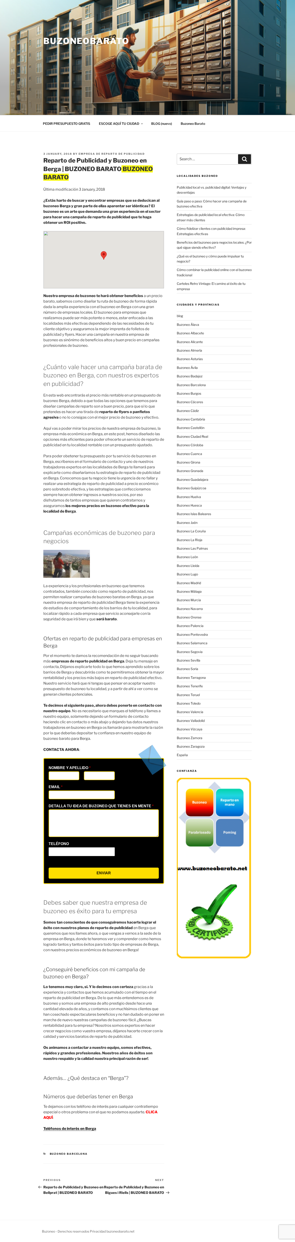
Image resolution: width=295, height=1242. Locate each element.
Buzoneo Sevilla (188, 660)
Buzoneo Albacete (190, 333)
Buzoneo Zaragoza (191, 746)
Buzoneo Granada (190, 471)
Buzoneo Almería (189, 350)
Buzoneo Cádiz (188, 411)
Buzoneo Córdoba (190, 445)
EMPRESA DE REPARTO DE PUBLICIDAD (112, 153)
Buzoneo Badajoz (190, 376)
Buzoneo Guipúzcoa (191, 488)
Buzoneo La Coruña (191, 531)
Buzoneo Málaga (189, 591)
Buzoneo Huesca (189, 505)
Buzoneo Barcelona (69, 1153)
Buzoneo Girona (188, 462)
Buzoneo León (187, 557)
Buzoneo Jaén (187, 523)
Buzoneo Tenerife (190, 686)
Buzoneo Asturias (190, 359)
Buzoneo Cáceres (190, 402)
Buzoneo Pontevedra (192, 634)
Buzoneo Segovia (190, 652)
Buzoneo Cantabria (191, 419)
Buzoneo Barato (193, 123)
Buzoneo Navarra (190, 609)
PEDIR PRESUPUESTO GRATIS (66, 123)
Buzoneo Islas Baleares (194, 514)
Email (55, 787)
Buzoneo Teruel (188, 695)
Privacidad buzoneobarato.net (112, 1231)
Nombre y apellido (70, 768)
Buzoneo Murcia (189, 600)
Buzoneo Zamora (189, 738)
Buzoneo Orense (189, 617)
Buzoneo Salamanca (192, 643)
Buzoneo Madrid (189, 583)
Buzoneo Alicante (190, 342)
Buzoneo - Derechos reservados (66, 1231)
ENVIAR (104, 873)
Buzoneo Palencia (190, 626)
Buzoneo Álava (188, 325)
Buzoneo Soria (187, 669)
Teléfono (59, 844)
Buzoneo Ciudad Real (192, 436)
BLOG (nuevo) (161, 123)
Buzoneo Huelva (189, 497)
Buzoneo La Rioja (189, 540)
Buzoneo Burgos (189, 393)
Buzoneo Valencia (190, 712)
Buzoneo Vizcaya (189, 729)
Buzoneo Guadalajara (192, 479)
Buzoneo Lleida (188, 566)
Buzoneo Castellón (190, 428)
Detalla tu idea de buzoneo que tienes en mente (101, 806)
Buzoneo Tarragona (191, 677)
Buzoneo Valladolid (191, 721)
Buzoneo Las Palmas (192, 548)
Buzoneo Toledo (189, 703)
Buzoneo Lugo (187, 574)
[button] (104, 255)
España (182, 755)
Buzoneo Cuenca (189, 454)
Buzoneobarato (86, 41)
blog (180, 316)
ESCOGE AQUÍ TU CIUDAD (119, 123)
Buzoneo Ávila (187, 368)
